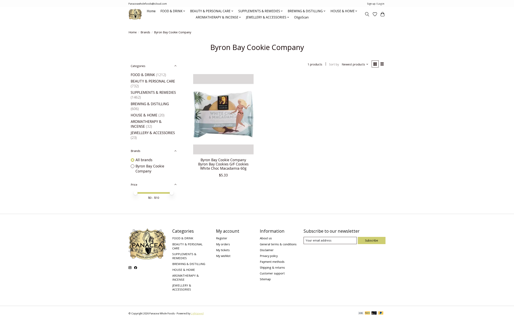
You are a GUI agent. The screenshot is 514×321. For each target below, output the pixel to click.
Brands (145, 32)
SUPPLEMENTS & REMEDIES (153, 92)
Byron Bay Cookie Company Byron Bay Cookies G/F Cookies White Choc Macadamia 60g (223, 164)
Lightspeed (197, 313)
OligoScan (301, 17)
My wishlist (223, 256)
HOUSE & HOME (144, 115)
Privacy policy (269, 256)
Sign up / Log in (375, 3)
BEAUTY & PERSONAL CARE (153, 81)
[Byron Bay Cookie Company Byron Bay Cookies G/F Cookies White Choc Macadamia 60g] (223, 114)
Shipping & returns (272, 267)
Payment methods (272, 262)
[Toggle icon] (367, 14)
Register (221, 238)
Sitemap (265, 279)
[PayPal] (367, 313)
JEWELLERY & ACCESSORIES (153, 132)
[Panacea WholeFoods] (135, 14)
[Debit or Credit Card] (374, 313)
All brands (144, 159)
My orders (223, 244)
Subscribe (371, 240)
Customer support (272, 273)
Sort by (334, 64)
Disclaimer (267, 250)
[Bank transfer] (360, 313)
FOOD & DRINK (143, 74)
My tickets (223, 250)
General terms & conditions (278, 244)
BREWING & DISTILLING (150, 103)
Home (151, 11)
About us (266, 238)
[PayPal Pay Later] (380, 313)
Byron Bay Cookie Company (150, 168)
